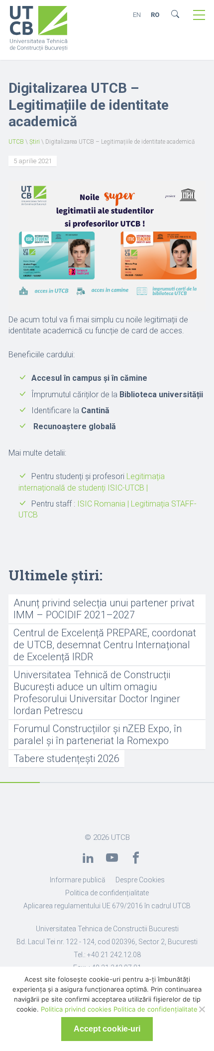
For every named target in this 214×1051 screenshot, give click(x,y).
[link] (38, 29)
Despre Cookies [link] (140, 880)
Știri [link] (34, 141)
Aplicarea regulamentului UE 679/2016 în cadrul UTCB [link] (107, 906)
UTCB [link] (16, 141)
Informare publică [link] (78, 880)
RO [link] (155, 14)
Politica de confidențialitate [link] (107, 893)
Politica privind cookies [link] (76, 1009)
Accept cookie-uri (107, 1029)
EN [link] (137, 14)
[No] (202, 1009)
